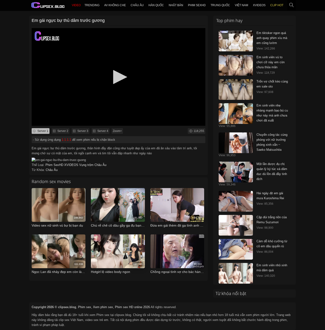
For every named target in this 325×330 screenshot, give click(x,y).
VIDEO (76, 5)
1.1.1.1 (66, 139)
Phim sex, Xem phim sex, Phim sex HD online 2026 (114, 307)
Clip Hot (276, 5)
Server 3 (82, 131)
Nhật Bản (176, 5)
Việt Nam (241, 5)
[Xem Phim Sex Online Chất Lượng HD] (48, 6)
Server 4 (102, 131)
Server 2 (62, 131)
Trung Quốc (220, 5)
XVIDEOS (259, 5)
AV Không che (115, 5)
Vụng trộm (86, 165)
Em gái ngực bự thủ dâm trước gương (68, 20)
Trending (91, 5)
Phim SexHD (197, 5)
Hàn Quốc (156, 5)
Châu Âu (137, 5)
